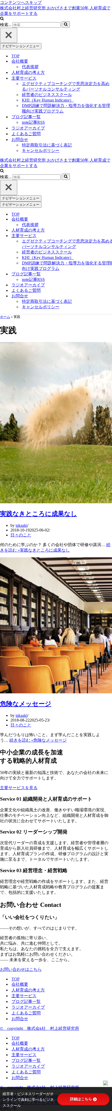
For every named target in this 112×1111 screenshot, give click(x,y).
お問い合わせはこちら (21, 969)
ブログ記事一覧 (26, 1001)
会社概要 (19, 984)
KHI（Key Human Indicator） (48, 100)
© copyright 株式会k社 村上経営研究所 (39, 1028)
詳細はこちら (81, 1099)
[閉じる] (8, 35)
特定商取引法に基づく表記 (47, 145)
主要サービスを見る (19, 787)
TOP (15, 56)
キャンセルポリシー (40, 150)
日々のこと (20, 535)
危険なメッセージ (25, 703)
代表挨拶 (30, 66)
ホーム (5, 317)
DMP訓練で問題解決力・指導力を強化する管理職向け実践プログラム (66, 108)
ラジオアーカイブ (28, 128)
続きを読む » (38, 740)
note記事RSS (33, 122)
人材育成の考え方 (28, 72)
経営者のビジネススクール (47, 94)
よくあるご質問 (26, 134)
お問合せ (19, 1019)
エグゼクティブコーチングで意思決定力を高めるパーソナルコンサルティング (65, 86)
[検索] (2, 19)
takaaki (21, 525)
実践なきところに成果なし (38, 513)
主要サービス (23, 996)
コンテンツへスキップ (21, 2)
